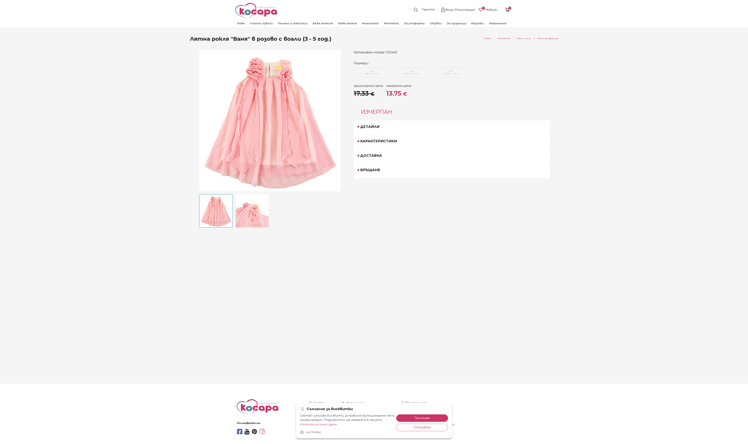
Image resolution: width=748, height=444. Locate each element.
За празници (456, 23)
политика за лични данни (318, 424)
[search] (426, 10)
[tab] (452, 127)
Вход (449, 9)
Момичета (370, 23)
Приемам (422, 418)
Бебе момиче (323, 23)
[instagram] (262, 431)
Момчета (391, 23)
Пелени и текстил (293, 23)
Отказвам (422, 427)
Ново (241, 23)
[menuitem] (240, 23)
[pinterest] (254, 431)
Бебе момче (347, 23)
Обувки (436, 23)
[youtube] (247, 431)
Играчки (477, 23)
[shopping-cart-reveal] (506, 10)
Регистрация (465, 9)
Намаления (497, 23)
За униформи (414, 23)
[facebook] (240, 431)
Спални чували (261, 23)
